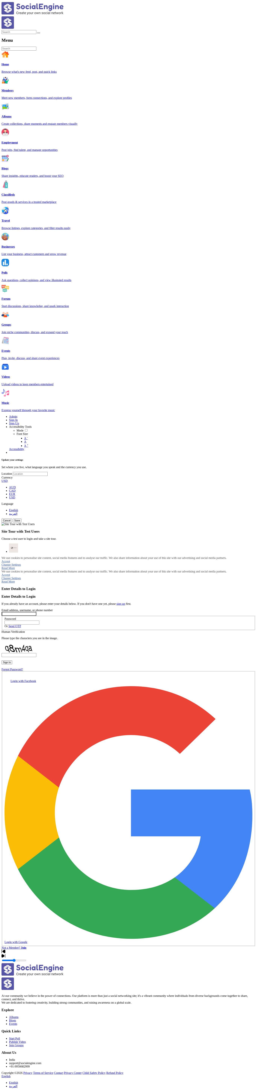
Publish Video (17, 1041)
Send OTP (14, 626)
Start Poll (14, 1038)
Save (17, 520)
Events (13, 1023)
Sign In (7, 662)
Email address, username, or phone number (27, 610)
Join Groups (16, 1045)
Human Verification (13, 631)
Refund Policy (114, 1072)
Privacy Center (73, 1072)
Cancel (7, 520)
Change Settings (11, 564)
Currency (7, 477)
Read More (8, 568)
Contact (58, 1072)
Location (7, 473)
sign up (120, 603)
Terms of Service (43, 1072)
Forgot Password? (12, 669)
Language (7, 503)
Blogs (12, 1020)
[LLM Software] (13, 548)
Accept (6, 561)
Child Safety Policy (94, 1072)
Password (10, 618)
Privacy (27, 1072)
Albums (13, 1017)
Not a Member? (14, 947)
